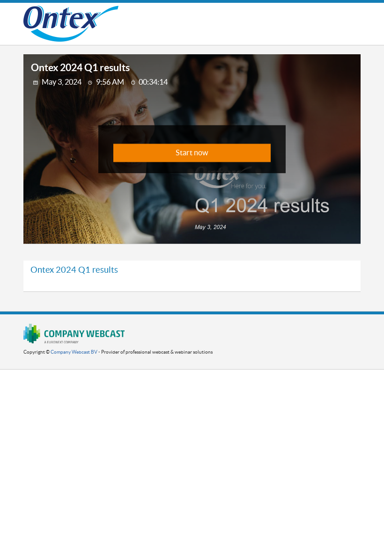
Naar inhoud (211, 16)
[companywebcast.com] (74, 333)
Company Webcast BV (74, 352)
